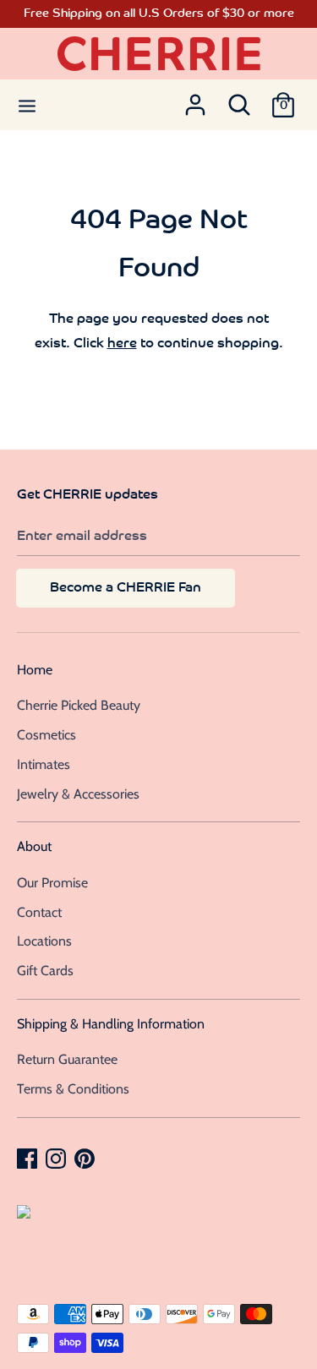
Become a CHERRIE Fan (125, 588)
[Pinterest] (86, 1157)
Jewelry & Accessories (78, 794)
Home (34, 670)
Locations (44, 941)
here (122, 344)
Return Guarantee (67, 1059)
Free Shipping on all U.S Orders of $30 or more (159, 14)
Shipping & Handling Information (111, 1024)
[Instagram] (57, 1157)
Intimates (43, 764)
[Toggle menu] (27, 104)
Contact (39, 912)
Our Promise (52, 883)
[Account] (195, 99)
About (34, 846)
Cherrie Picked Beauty (78, 705)
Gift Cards (45, 971)
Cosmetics (46, 735)
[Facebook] (29, 1157)
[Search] (239, 99)
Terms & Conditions (73, 1089)
